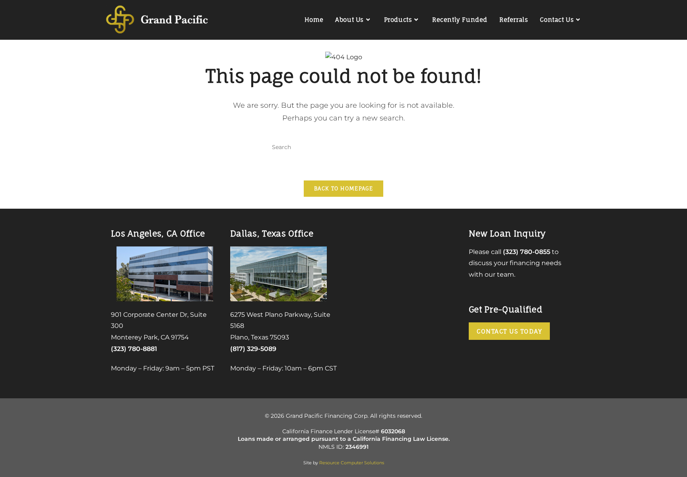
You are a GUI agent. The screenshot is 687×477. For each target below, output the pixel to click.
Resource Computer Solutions (351, 462)
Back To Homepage (343, 188)
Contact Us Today (509, 331)
